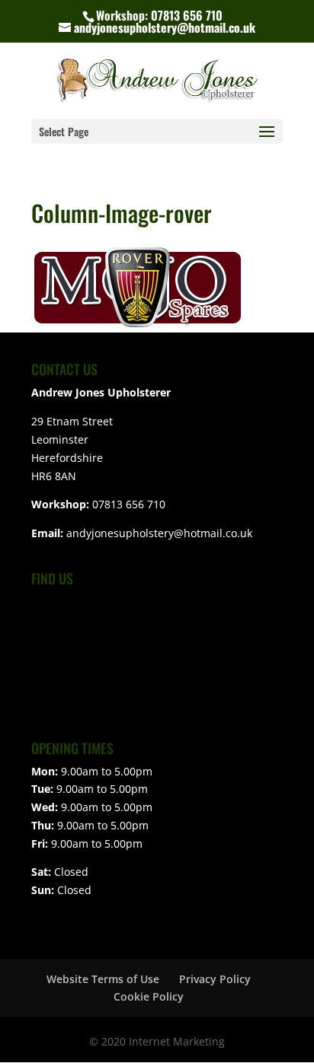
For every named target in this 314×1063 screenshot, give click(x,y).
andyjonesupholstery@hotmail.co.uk (159, 533)
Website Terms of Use (102, 979)
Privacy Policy (215, 979)
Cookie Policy (149, 996)
